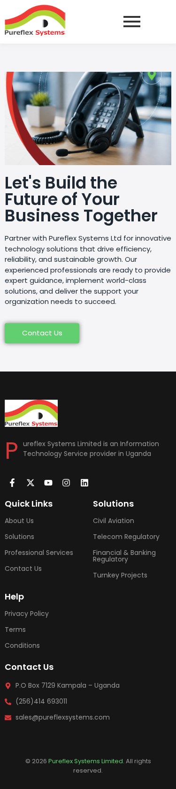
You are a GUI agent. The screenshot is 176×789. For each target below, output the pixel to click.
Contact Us (23, 568)
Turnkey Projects (120, 575)
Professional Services (39, 552)
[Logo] (35, 20)
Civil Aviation (113, 520)
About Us (19, 520)
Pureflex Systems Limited (85, 761)
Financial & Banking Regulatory (124, 556)
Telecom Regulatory (126, 536)
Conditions (22, 645)
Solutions (19, 536)
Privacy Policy (27, 613)
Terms (15, 629)
